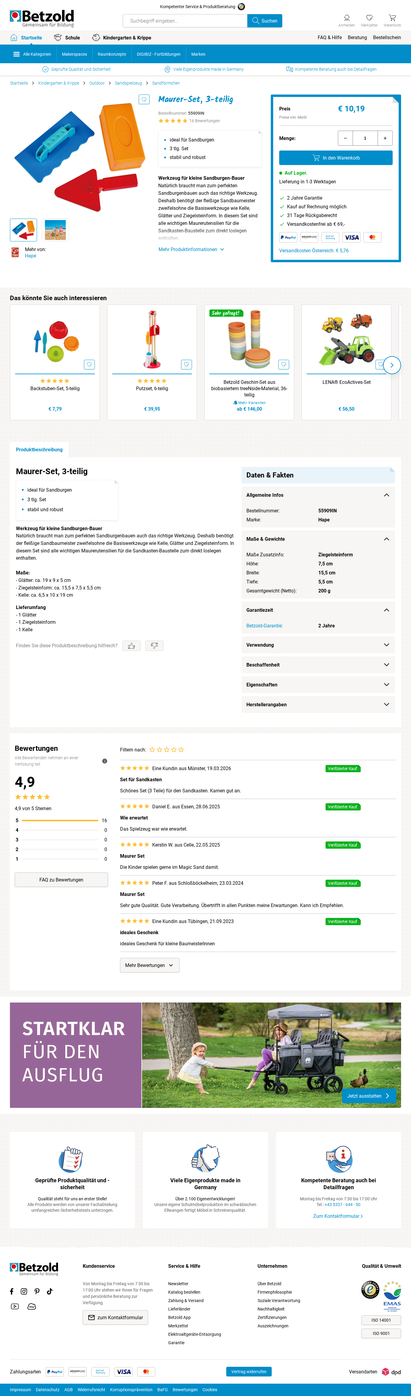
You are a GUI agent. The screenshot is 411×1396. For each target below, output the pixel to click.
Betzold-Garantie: (264, 626)
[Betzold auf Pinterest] (37, 1292)
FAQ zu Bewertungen (61, 880)
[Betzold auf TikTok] (50, 1292)
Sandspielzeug (128, 83)
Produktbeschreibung (39, 449)
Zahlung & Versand (186, 1300)
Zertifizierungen (272, 1317)
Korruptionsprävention (131, 1389)
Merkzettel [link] (178, 1325)
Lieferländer (179, 1309)
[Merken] (144, 99)
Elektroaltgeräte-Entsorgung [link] (194, 1334)
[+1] (385, 138)
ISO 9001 (381, 1333)
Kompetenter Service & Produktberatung (197, 6)
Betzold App (179, 1317)
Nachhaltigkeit (271, 1309)
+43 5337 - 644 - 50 (342, 1204)
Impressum (20, 1389)
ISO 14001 (381, 1320)
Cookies (209, 1389)
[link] (369, 19)
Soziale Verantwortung (279, 1300)
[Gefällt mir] (131, 646)
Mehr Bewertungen (145, 965)
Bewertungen (185, 1389)
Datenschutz (48, 1389)
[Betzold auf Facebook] (11, 1292)
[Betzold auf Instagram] (24, 1292)
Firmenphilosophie (275, 1292)
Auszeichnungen (273, 1325)
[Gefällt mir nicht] (154, 646)
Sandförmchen (166, 83)
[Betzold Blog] (31, 1307)
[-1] (345, 138)
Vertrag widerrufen (249, 1371)
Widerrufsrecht (91, 1389)
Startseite (19, 83)
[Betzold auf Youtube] (15, 1307)
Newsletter (178, 1283)
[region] (205, 592)
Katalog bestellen (184, 1292)
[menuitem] (330, 37)
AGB (68, 1389)
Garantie (176, 1342)
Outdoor (97, 83)
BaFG (162, 1389)
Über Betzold (269, 1283)
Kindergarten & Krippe (58, 83)
